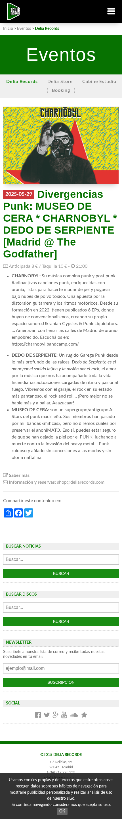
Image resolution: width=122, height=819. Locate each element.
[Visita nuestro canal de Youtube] (64, 715)
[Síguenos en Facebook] (38, 715)
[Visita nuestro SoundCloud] (74, 715)
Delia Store (60, 81)
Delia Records (22, 81)
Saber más (19, 475)
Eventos (24, 28)
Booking (61, 90)
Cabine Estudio (99, 81)
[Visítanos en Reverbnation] (84, 715)
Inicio (8, 28)
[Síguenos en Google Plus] (55, 715)
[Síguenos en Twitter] (47, 715)
